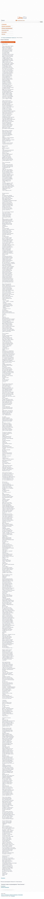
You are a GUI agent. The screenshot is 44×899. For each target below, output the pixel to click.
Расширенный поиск (21, 20)
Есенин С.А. (14, 37)
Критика (3, 34)
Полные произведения (7, 28)
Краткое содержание (5, 887)
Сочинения (4, 24)
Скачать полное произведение (8, 42)
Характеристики (5, 30)
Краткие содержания (6, 26)
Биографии (4, 32)
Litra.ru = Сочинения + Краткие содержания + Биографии (12, 894)
